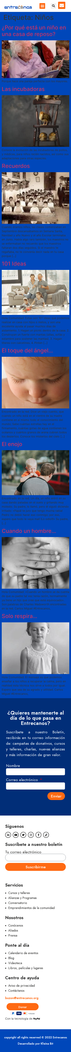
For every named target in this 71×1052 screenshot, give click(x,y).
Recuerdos (16, 166)
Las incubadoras (23, 89)
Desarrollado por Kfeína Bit (35, 1044)
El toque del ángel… (27, 350)
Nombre (13, 766)
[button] (42, 6)
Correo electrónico (22, 780)
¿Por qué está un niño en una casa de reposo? (34, 30)
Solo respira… (19, 616)
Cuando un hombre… (29, 531)
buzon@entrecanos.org (21, 998)
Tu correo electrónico (23, 852)
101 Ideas (14, 263)
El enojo (12, 444)
